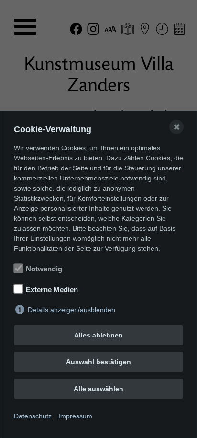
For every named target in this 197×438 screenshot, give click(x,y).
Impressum (75, 416)
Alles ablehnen (98, 335)
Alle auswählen (98, 389)
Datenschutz (33, 416)
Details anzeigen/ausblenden (71, 310)
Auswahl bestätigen (98, 362)
